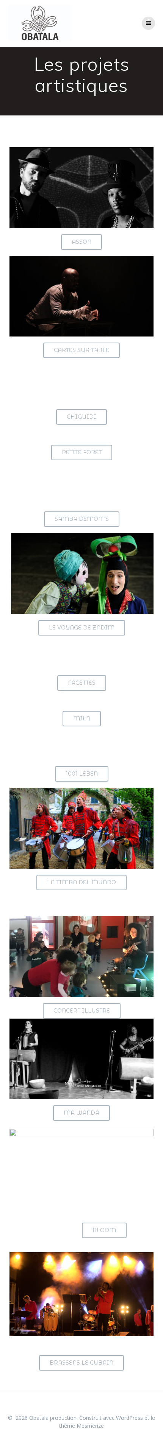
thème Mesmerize (81, 1425)
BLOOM (104, 1230)
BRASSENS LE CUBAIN (81, 1362)
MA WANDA (81, 1112)
